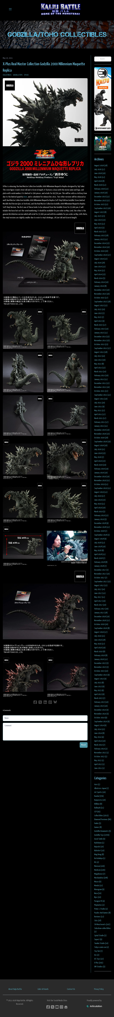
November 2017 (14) (102, 574)
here (25, 197)
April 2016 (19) (100, 648)
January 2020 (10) (101, 473)
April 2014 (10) (100, 741)
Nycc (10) (97, 897)
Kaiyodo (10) (99, 847)
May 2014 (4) (99, 737)
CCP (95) (97, 812)
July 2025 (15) (99, 216)
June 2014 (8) (99, 733)
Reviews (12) (99, 917)
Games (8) (98, 827)
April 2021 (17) (100, 414)
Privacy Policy (99, 989)
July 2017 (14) (99, 589)
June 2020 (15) (100, 453)
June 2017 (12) (100, 593)
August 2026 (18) (100, 166)
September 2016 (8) (102, 628)
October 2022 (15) (101, 344)
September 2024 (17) (102, 255)
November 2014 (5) (101, 714)
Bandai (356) (99, 796)
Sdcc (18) (97, 921)
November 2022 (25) (102, 341)
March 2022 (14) (100, 372)
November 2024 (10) (102, 247)
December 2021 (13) (102, 383)
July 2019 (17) (99, 496)
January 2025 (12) (101, 239)
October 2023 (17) (101, 298)
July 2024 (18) (99, 263)
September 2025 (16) (102, 208)
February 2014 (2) (100, 749)
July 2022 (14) (99, 356)
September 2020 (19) (102, 442)
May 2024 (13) (99, 271)
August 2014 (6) (100, 725)
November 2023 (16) (102, 294)
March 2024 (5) (99, 278)
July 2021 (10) (99, 403)
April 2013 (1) (99, 764)
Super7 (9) (98, 939)
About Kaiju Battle (15, 989)
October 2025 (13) (101, 204)
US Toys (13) (99, 959)
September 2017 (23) (102, 582)
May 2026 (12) (99, 177)
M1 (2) (96, 862)
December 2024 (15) (102, 243)
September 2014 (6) (102, 722)
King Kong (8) (99, 854)
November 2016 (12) (102, 620)
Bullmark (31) (99, 808)
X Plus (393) (98, 963)
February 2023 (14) (101, 329)
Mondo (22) (98, 886)
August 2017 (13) (100, 585)
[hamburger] (10, 9)
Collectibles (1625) (101, 816)
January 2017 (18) (101, 613)
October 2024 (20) (101, 251)
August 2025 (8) (100, 212)
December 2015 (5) (101, 663)
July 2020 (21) (99, 449)
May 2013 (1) (99, 760)
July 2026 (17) (99, 169)
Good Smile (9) (99, 839)
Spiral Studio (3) (100, 936)
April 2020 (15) (100, 461)
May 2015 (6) (99, 690)
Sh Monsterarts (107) (102, 924)
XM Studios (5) (99, 967)
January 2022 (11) (101, 379)
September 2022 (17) (102, 348)
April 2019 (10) (100, 508)
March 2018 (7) (99, 558)
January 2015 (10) (101, 706)
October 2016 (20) (101, 624)
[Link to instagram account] (61, 1007)
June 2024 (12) (100, 267)
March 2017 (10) (100, 605)
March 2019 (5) (99, 512)
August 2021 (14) (100, 399)
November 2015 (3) (101, 667)
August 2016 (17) (100, 632)
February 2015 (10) (101, 702)
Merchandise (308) (101, 878)
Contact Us (71, 989)
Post (83, 745)
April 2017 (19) (100, 601)
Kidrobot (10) (99, 851)
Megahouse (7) (99, 874)
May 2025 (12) (99, 224)
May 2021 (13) (99, 410)
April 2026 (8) (99, 181)
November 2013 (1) (101, 753)
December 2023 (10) (102, 290)
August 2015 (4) (100, 679)
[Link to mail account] (66, 1007)
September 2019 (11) (102, 488)
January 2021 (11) (101, 426)
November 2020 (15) (102, 434)
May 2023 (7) (99, 317)
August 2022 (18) (100, 352)
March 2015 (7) (99, 698)
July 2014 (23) (99, 729)
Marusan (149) (99, 866)
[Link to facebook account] (48, 1007)
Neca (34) (97, 893)
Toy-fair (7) (98, 951)
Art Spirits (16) (100, 792)
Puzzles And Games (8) (102, 913)
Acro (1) (97, 784)
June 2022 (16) (100, 360)
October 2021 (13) (101, 391)
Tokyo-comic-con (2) (101, 947)
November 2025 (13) (102, 201)
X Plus (26, 75)
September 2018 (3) (102, 535)
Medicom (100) (99, 870)
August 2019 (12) (100, 492)
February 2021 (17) (101, 422)
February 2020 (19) (101, 469)
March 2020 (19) (100, 465)
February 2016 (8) (100, 655)
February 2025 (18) (101, 236)
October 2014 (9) (100, 718)
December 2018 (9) (101, 523)
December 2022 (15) (102, 337)
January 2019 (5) (100, 519)
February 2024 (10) (101, 282)
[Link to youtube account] (57, 1007)
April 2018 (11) (100, 554)
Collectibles (7, 75)
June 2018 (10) (100, 547)
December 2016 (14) (102, 617)
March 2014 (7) (99, 745)
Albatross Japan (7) (101, 788)
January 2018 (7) (100, 566)
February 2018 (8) (100, 562)
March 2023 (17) (100, 325)
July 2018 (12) (99, 543)
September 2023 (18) (102, 302)
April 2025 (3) (99, 228)
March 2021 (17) (100, 418)
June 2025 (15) (100, 220)
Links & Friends (43, 989)
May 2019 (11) (99, 504)
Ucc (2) (96, 955)
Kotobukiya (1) (99, 858)
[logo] (60, 9)
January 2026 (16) (101, 193)
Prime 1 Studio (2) (101, 909)
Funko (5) (97, 823)
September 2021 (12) (102, 395)
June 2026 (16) (100, 173)
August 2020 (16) (100, 445)
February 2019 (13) (101, 515)
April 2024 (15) (100, 274)
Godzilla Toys (18, 75)
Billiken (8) (98, 804)
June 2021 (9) (99, 407)
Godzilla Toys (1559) (101, 835)
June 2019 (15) (100, 500)
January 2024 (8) (100, 286)
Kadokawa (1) (99, 843)
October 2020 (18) (101, 438)
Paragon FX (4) (99, 901)
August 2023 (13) (100, 306)
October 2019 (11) (101, 484)
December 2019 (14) (102, 477)
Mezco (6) (97, 882)
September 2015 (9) (102, 675)
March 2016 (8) (99, 652)
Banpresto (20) (100, 800)
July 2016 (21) (99, 636)
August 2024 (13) (100, 259)
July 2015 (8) (99, 683)
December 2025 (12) (102, 197)
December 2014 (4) (101, 710)
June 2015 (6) (99, 687)
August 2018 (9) (100, 539)
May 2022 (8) (99, 364)
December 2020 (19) (102, 430)
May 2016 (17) (99, 644)
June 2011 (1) (99, 768)
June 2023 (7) (99, 313)
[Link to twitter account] (52, 1007)
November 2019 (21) (102, 480)
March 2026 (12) (100, 185)
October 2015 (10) (101, 671)
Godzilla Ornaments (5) (102, 831)
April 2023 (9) (99, 321)
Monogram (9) (99, 889)
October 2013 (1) (100, 757)
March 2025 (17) (100, 232)
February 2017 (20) (101, 609)
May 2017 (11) (99, 597)
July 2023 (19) (99, 309)
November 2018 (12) (102, 527)
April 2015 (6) (99, 694)
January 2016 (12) (101, 659)
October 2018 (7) (100, 531)
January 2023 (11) (101, 333)
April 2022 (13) (100, 368)
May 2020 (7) (99, 457)
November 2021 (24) (102, 387)
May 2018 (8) (99, 550)
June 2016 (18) (100, 640)
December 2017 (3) (101, 570)
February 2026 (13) (101, 189)
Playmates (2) (99, 905)
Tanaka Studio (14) (101, 943)
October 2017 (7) (100, 578)
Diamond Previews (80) (102, 819)
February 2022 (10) (101, 376)
